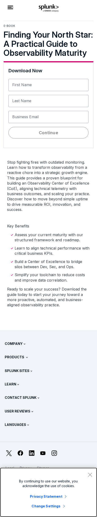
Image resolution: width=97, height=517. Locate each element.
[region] (48, 492)
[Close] (90, 474)
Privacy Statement (46, 496)
